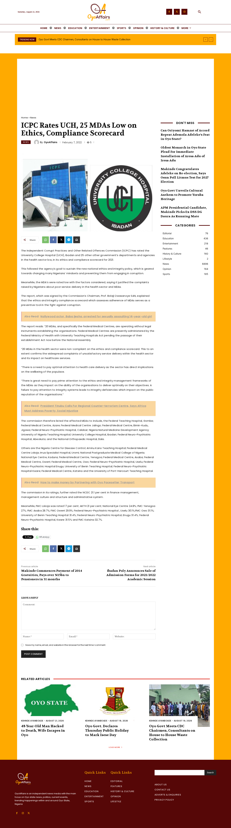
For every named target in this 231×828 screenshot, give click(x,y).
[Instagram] (184, 12)
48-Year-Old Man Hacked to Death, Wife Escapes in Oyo (43, 730)
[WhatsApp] (45, 239)
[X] (61, 239)
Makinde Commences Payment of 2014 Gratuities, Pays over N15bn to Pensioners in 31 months (51, 575)
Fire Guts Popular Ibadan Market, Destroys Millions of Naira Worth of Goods (81, 39)
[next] (211, 39)
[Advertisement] (115, 84)
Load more (114, 747)
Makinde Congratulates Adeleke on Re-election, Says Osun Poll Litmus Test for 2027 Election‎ (185, 175)
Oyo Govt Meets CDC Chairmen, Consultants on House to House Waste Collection (172, 732)
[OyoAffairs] (37, 142)
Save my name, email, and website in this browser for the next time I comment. (65, 645)
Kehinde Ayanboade (32, 720)
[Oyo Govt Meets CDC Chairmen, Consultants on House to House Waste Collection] (179, 705)
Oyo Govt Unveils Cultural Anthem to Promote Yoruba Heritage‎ (182, 195)
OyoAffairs (50, 142)
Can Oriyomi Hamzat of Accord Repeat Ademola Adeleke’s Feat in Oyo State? (185, 135)
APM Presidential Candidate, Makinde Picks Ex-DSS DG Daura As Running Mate (184, 212)
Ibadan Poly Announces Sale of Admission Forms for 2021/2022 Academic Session (131, 575)
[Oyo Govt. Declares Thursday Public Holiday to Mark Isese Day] (115, 705)
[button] (199, 12)
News (33, 117)
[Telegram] (68, 239)
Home (24, 117)
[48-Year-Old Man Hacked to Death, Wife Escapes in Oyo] (51, 705)
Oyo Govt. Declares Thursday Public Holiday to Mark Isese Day (107, 730)
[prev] (205, 39)
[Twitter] (177, 12)
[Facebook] (169, 12)
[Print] (76, 239)
